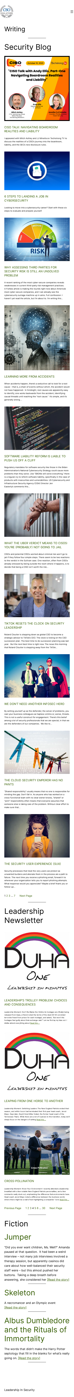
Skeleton (19, 1292)
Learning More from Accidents (29, 376)
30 (43, 1208)
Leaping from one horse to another (33, 1101)
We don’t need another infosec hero (34, 704)
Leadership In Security (19, 1390)
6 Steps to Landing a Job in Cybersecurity (26, 198)
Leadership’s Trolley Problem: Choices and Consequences (35, 1002)
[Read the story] (58, 1279)
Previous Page (12, 1208)
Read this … (35, 1023)
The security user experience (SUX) (32, 864)
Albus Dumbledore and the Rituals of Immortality (37, 1329)
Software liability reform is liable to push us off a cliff (35, 458)
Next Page (26, 895)
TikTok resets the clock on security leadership (34, 625)
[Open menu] (72, 11)
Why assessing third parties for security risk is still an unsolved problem (31, 271)
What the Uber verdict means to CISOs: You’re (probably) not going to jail (36, 545)
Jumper (17, 1236)
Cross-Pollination (19, 1181)
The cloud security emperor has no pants (33, 782)
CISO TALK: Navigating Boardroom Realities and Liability (31, 129)
